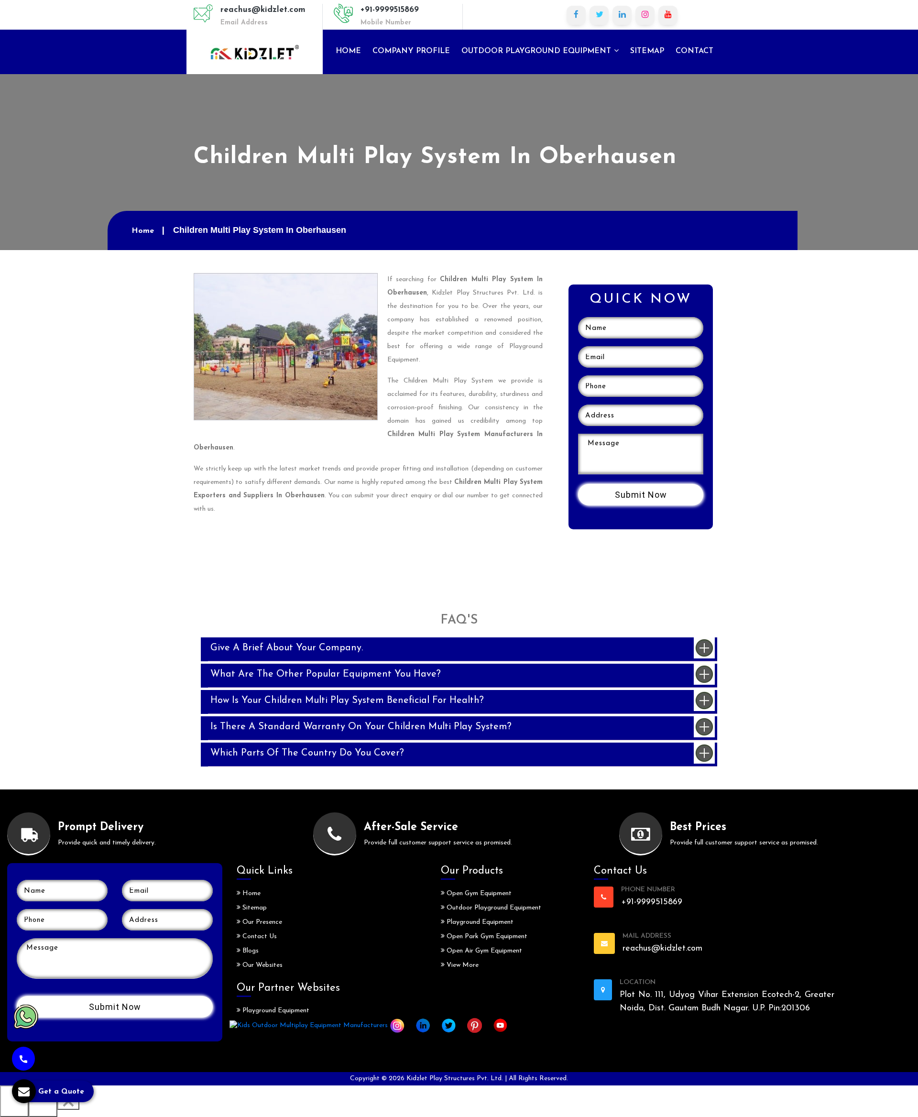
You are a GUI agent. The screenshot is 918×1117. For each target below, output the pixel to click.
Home (348, 51)
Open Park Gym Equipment (486, 936)
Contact (694, 51)
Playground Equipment (274, 1010)
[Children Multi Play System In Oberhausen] (286, 346)
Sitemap (647, 51)
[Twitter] (599, 15)
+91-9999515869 (390, 10)
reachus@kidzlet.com (263, 10)
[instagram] (645, 15)
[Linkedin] (622, 15)
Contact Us (258, 936)
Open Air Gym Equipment (483, 950)
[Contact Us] (23, 1059)
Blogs (249, 950)
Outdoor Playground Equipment (537, 51)
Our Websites (261, 965)
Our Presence (261, 922)
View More (462, 965)
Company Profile (411, 51)
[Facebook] (576, 15)
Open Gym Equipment (478, 893)
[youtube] (668, 15)
